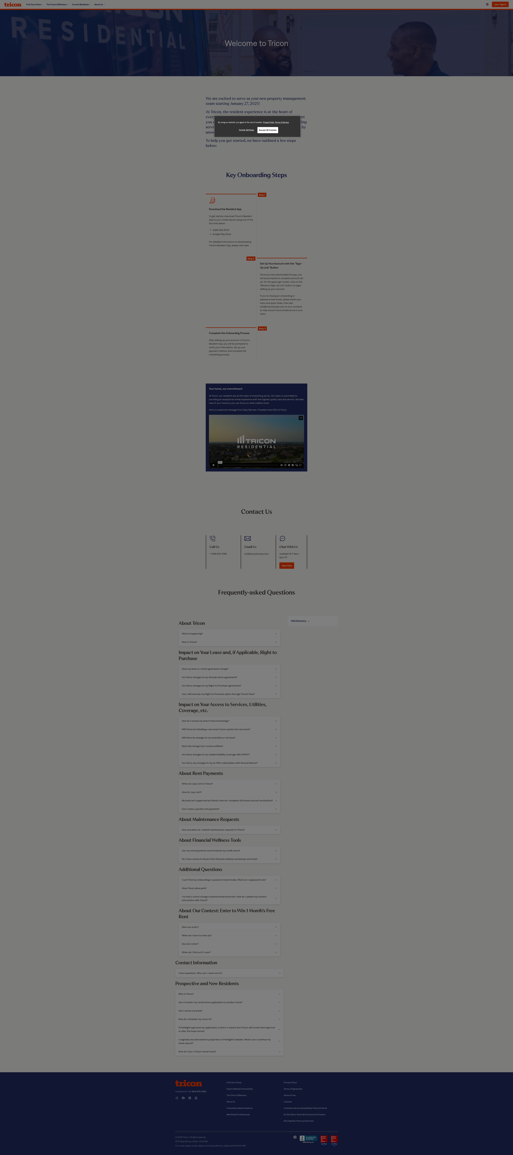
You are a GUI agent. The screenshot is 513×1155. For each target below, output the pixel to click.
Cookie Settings (246, 130)
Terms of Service (282, 122)
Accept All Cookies (268, 130)
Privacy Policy (268, 122)
